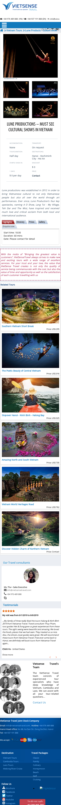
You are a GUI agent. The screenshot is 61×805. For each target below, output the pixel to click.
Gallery (42, 221)
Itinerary (20, 221)
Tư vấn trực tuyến (35, 802)
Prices (31, 221)
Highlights (7, 222)
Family (36, 761)
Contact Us (39, 702)
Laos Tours (8, 765)
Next (56, 657)
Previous (50, 657)
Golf (35, 775)
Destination (8, 752)
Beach (36, 772)
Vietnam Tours (10, 757)
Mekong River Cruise (12, 768)
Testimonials (10, 605)
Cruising (37, 779)
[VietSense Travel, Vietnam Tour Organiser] (1, 30)
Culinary (37, 765)
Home (30, 10)
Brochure (10, 788)
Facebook (10, 792)
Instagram (10, 803)
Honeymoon (39, 768)
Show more (7, 654)
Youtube (10, 799)
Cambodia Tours (10, 761)
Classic (36, 757)
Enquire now (8, 226)
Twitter (9, 795)
